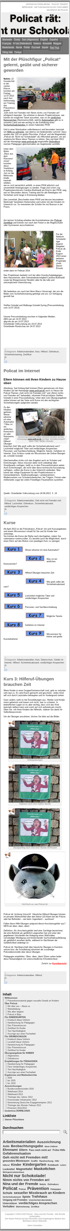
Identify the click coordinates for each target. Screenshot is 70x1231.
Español (54, 39)
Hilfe (57, 1161)
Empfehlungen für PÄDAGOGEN (21, 1061)
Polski (27, 47)
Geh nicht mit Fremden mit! (48, 500)
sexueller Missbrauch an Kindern (39, 1193)
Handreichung (46, 1161)
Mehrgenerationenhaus (13, 1172)
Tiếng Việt (7, 52)
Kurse (9, 522)
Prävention (38, 1188)
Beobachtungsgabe (27, 1146)
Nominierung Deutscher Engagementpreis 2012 (29, 1102)
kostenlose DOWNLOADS (17, 1111)
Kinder (16, 1164)
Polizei (22, 1189)
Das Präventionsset (16, 1025)
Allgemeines (13, 1056)
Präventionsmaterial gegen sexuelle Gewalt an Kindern (33, 1000)
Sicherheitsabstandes (15, 125)
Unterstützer (10, 1203)
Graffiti (34, 1161)
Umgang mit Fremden (15, 1199)
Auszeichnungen (13, 1086)
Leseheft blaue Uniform (18, 1042)
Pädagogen (55, 1189)
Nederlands (8, 47)
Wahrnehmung (22, 1207)
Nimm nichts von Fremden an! (26, 1180)
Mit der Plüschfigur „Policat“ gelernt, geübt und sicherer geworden (32, 65)
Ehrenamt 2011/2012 (17, 1108)
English (44, 39)
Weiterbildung (13, 1009)
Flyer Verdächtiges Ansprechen (22, 1067)
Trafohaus (39, 1196)
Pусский (36, 47)
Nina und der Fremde (20, 1184)
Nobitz (43, 1184)
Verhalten (8, 1206)
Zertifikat (27, 354)
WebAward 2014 (15, 1091)
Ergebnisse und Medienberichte (21, 1075)
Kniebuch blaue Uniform (18, 1020)
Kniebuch (53, 1165)
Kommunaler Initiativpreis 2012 (22, 1100)
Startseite (7, 39)
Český (17, 39)
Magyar (57, 43)
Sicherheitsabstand (44, 503)
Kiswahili (47, 43)
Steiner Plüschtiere (14, 1119)
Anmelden (37, 1225)
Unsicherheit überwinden (40, 1200)
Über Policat (11, 1003)
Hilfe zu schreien (15, 132)
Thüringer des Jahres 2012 (20, 1097)
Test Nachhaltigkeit (16, 1031)
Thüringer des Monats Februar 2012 (24, 1105)
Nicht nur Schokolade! (24, 1175)
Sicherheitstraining (13, 354)
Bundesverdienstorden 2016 (20, 1089)
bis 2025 (11, 1080)
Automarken (48, 120)
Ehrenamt (10, 1150)
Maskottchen (44, 1169)
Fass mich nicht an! (40, 1150)
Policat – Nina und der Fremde (39, 1214)
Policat (10, 1188)
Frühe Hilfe (59, 1150)
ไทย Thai (54, 47)
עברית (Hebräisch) (22, 43)
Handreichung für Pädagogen (21, 1022)
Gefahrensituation (17, 1153)
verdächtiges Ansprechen (16, 506)
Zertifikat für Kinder (16, 1028)
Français (6, 43)
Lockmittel (17, 503)
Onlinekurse (13, 1058)
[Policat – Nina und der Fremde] (35, 24)
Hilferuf (44, 351)
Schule (7, 1193)
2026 (9, 1078)
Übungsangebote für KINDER (19, 1053)
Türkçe (17, 52)
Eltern (23, 1150)
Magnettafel (24, 1169)
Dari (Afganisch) (30, 39)
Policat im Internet (22, 370)
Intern (30, 1225)
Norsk (19, 47)
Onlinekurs (54, 141)
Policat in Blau (14, 1014)
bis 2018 (11, 1083)
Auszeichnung (49, 1142)
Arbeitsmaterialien (25, 351)
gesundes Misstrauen (16, 1160)
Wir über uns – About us (18, 1006)
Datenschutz (47, 659)
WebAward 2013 (15, 1094)
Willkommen (11, 998)
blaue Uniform (51, 1146)
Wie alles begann (15, 1011)
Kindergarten (34, 1164)
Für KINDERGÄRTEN (15, 1017)
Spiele (26, 1196)
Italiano (37, 43)
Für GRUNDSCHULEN (15, 1036)
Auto (37, 351)
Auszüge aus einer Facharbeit (21, 1033)
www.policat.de (29, 141)
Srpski (45, 47)
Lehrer (63, 1165)
